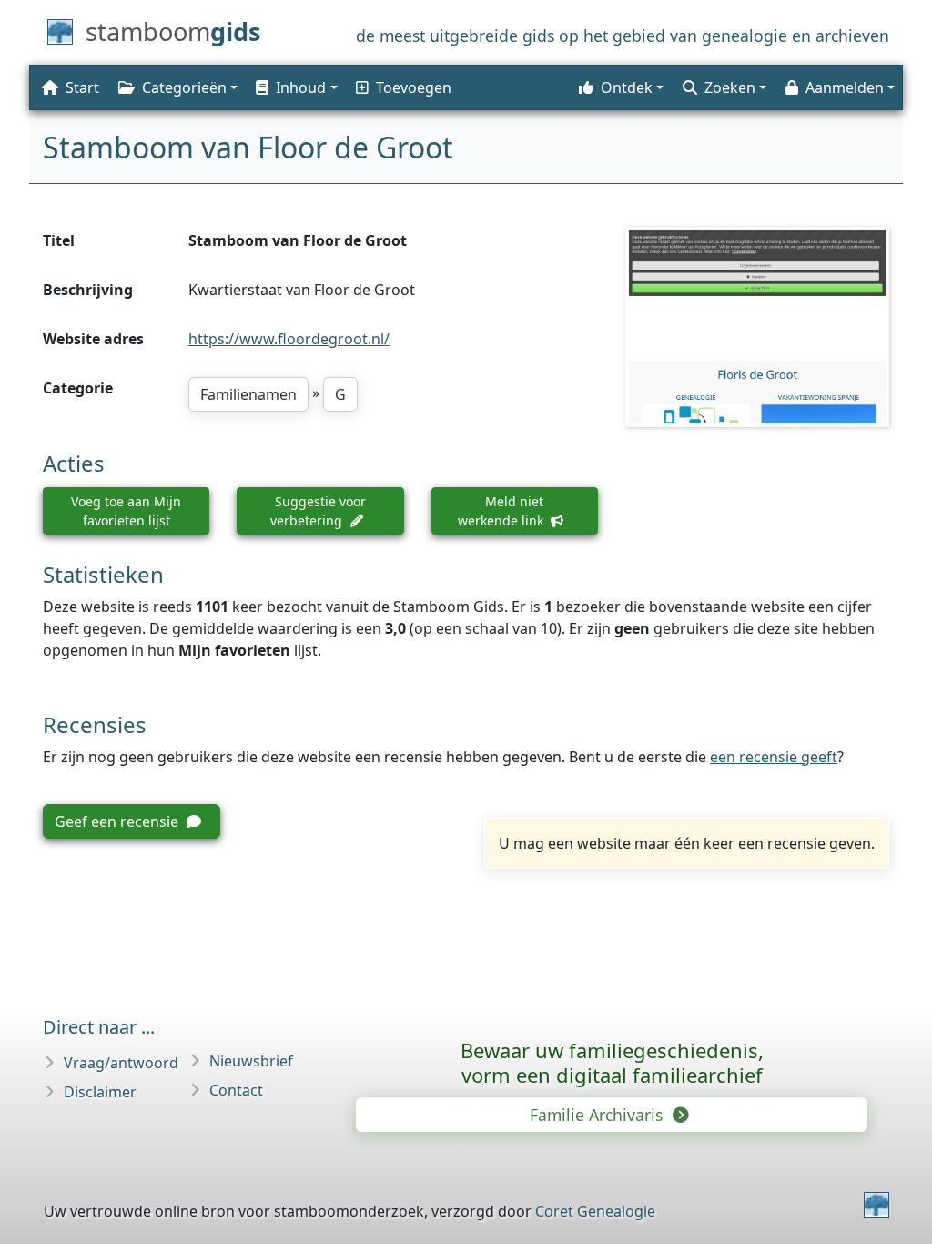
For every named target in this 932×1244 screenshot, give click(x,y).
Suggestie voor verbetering (318, 511)
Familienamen (248, 394)
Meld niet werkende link (502, 511)
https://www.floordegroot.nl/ (289, 339)
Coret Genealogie (595, 1211)
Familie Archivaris (598, 1115)
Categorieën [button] (184, 87)
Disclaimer (100, 1092)
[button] (295, 87)
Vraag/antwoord (121, 1063)
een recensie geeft (773, 757)
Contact (236, 1090)
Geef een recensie (118, 821)
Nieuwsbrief (251, 1061)
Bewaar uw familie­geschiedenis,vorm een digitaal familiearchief (612, 1062)
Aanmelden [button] (844, 87)
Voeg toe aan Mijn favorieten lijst (126, 511)
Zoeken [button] (729, 87)
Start (82, 87)
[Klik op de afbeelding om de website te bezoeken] (757, 326)
